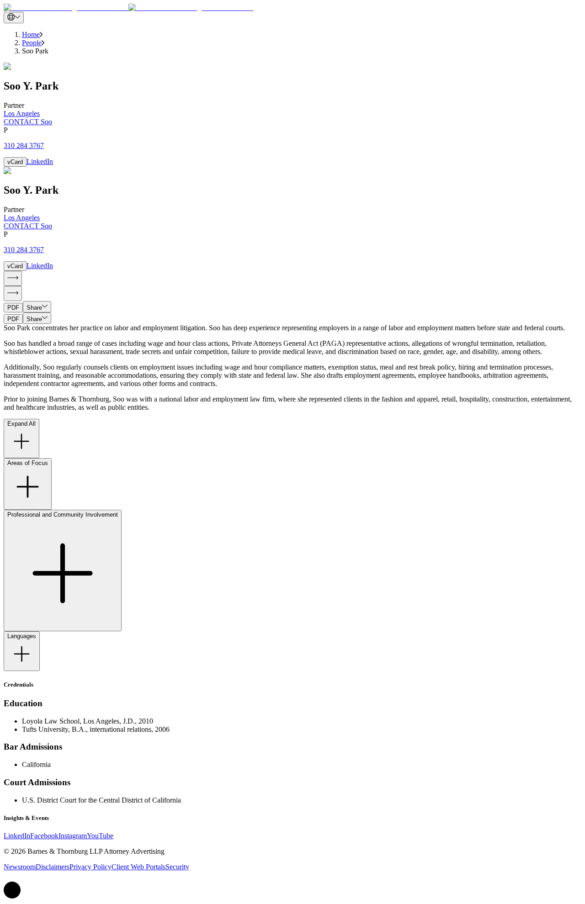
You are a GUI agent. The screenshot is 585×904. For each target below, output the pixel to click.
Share (34, 307)
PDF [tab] (13, 307)
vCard (15, 162)
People (32, 43)
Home (31, 34)
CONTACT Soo (28, 122)
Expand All (21, 423)
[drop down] (14, 17)
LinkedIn (40, 161)
